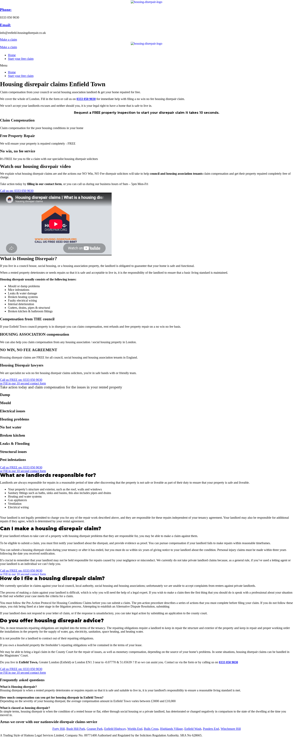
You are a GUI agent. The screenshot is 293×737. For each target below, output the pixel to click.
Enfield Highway (115, 728)
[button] (8, 39)
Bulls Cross (151, 728)
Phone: (6, 10)
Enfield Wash (192, 728)
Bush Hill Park (75, 728)
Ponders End (211, 728)
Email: (5, 25)
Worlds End (134, 728)
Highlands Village (171, 728)
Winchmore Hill (231, 728)
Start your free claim (20, 58)
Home (12, 55)
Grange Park (95, 728)
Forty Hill (58, 728)
